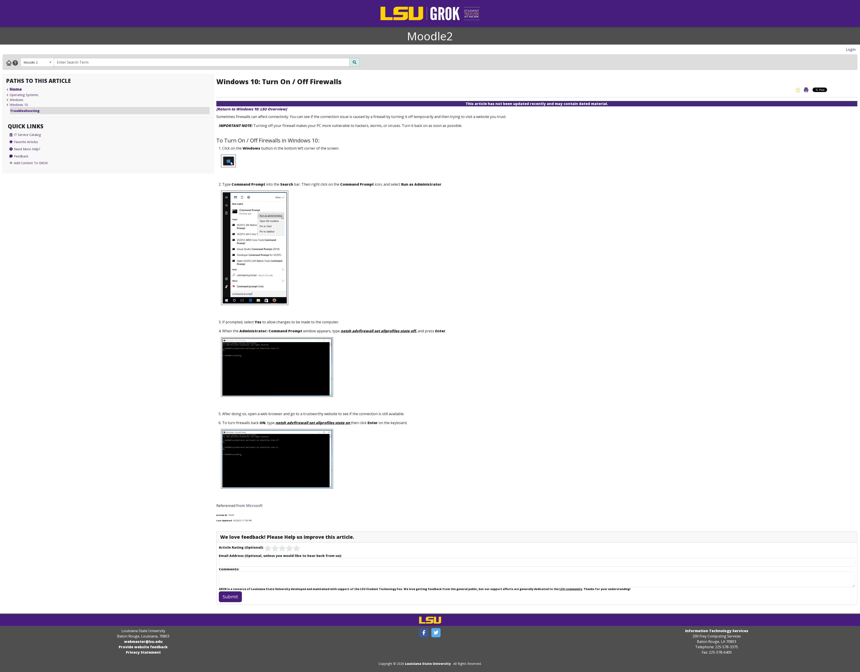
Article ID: (222, 515)
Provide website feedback (143, 646)
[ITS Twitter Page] (436, 632)
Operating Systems (24, 94)
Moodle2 (430, 36)
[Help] (15, 62)
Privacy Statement (143, 652)
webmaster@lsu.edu (143, 641)
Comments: (229, 569)
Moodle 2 (31, 62)
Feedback (20, 156)
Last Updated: (224, 520)
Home (16, 89)
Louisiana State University (428, 663)
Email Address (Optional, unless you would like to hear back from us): (280, 555)
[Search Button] (354, 62)
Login (851, 49)
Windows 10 (19, 104)
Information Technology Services (716, 630)
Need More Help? (26, 149)
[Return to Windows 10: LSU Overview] (251, 109)
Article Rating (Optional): (241, 547)
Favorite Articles (25, 142)
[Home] (9, 62)
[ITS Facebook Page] (424, 632)
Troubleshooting (25, 110)
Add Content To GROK (30, 163)
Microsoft (254, 505)
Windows (16, 99)
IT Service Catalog (27, 134)
